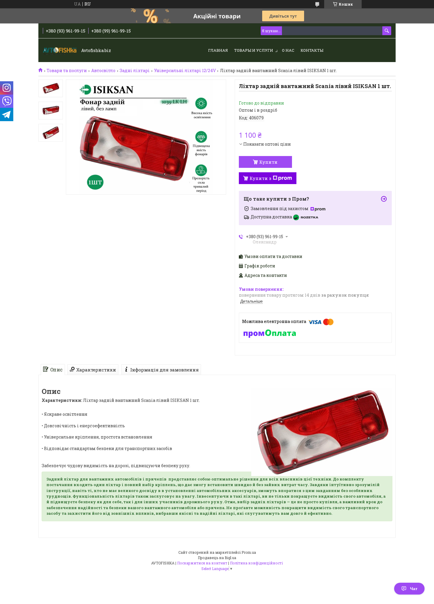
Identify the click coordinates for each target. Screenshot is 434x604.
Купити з (260, 178)
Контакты (312, 50)
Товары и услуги (253, 50)
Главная (218, 50)
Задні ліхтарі (135, 70)
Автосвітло (103, 70)
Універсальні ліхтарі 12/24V (185, 70)
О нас (288, 50)
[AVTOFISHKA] (60, 50)
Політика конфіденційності (256, 563)
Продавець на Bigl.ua (217, 557)
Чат (413, 588)
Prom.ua (249, 552)
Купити (268, 162)
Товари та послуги (67, 70)
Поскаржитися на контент (202, 563)
